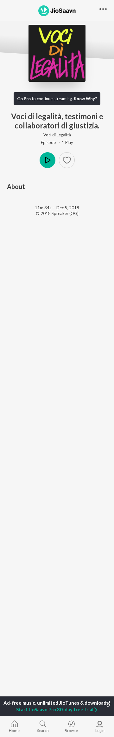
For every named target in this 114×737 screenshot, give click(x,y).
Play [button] (47, 160)
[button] (67, 160)
